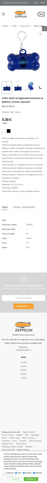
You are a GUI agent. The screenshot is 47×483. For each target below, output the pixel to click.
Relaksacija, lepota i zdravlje (12, 446)
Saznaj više (15, 479)
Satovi (14, 441)
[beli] (4, 131)
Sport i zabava (39, 26)
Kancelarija (6, 441)
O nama (23, 362)
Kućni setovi (25, 26)
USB (26, 435)
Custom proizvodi (8, 449)
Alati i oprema (21, 444)
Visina (4, 243)
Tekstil (4, 438)
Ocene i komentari (24, 207)
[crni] (9, 131)
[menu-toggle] (3, 14)
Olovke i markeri (29, 432)
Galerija (23, 378)
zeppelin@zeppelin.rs (23, 350)
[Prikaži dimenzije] (40, 33)
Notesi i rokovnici (28, 438)
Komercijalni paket (8, 229)
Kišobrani (23, 441)
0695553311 (23, 347)
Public (14, 26)
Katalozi (23, 374)
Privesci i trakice (8, 435)
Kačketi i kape (14, 438)
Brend (4, 220)
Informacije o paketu (9, 225)
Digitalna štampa (23, 449)
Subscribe (22, 306)
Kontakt (42, 2)
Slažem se (32, 479)
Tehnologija (35, 435)
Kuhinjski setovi (7, 444)
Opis (5, 207)
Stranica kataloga (8, 234)
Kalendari (28, 446)
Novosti (36, 2)
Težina (4, 238)
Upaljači (19, 435)
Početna (5, 26)
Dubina (4, 247)
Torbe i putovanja (35, 441)
